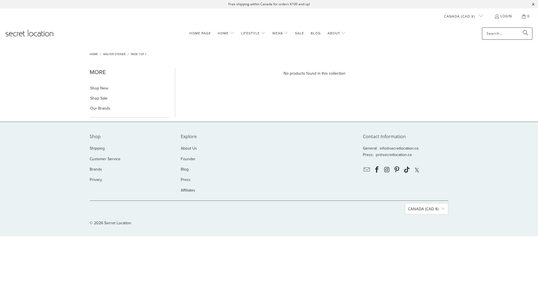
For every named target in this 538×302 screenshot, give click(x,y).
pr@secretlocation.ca (394, 155)
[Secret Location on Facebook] (377, 170)
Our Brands (100, 108)
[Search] (525, 33)
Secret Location (117, 223)
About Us (189, 148)
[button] (226, 33)
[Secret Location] (29, 33)
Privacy (96, 180)
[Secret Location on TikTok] (407, 170)
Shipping (97, 148)
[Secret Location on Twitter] (417, 170)
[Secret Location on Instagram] (387, 170)
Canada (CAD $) (460, 16)
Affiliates (188, 190)
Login (506, 16)
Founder (188, 159)
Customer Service (105, 159)
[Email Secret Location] (367, 170)
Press (186, 180)
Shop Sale (99, 98)
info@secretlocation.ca (399, 148)
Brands (96, 169)
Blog (185, 169)
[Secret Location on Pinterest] (397, 170)
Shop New (99, 88)
